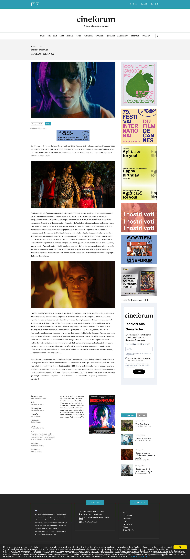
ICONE (78, 36)
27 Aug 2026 (140, 420)
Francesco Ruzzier (144, 440)
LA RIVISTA (135, 36)
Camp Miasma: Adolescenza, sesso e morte (145, 455)
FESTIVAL (70, 36)
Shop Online (155, 4)
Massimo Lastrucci (144, 426)
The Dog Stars (142, 424)
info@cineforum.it (91, 522)
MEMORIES (127, 518)
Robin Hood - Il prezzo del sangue (143, 470)
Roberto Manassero (39, 128)
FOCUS (142, 415)
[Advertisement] (137, 398)
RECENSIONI (129, 415)
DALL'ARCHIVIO (122, 36)
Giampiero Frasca (143, 473)
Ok (180, 547)
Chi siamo (133, 4)
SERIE (62, 36)
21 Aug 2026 (140, 449)
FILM (55, 36)
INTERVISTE (110, 36)
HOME (42, 36)
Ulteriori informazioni (140, 556)
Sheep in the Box (143, 438)
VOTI (49, 36)
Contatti (144, 4)
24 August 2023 (37, 124)
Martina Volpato (143, 459)
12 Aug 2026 (140, 465)
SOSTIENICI (146, 36)
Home (35, 46)
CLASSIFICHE (88, 36)
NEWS (125, 521)
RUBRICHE (99, 36)
